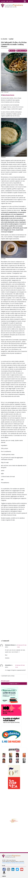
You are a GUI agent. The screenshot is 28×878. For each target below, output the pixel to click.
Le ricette (4, 39)
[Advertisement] (14, 23)
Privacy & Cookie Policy (7, 862)
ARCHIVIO (11, 1)
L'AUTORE (3, 1)
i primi (11, 39)
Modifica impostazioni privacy (18, 862)
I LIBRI (7, 1)
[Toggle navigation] (24, 1)
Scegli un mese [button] (14, 683)
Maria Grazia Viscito (8, 95)
